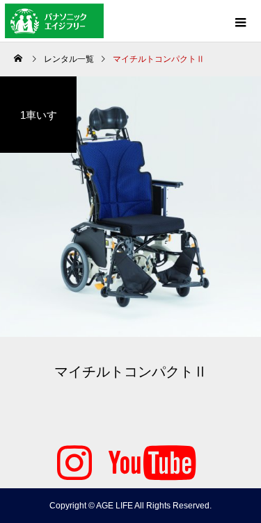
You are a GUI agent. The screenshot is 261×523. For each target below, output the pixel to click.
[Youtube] (152, 460)
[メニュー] (240, 21)
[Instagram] (74, 460)
